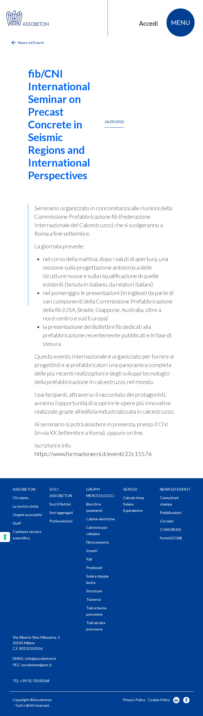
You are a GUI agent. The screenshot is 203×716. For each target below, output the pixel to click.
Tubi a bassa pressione (96, 611)
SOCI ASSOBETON (60, 492)
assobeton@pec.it (37, 665)
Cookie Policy (159, 699)
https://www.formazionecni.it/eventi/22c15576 (93, 453)
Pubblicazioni (170, 512)
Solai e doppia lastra (97, 579)
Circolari (166, 521)
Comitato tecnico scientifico (27, 534)
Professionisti (60, 521)
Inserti (91, 550)
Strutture (94, 591)
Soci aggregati (61, 512)
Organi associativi (27, 514)
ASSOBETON (24, 489)
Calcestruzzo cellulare (97, 530)
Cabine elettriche (100, 519)
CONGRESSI (170, 529)
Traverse (93, 599)
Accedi (148, 23)
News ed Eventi (30, 42)
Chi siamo (21, 497)
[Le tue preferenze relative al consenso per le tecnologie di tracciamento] (5, 537)
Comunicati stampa (169, 500)
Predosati (94, 567)
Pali (89, 559)
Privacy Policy (134, 699)
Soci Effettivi (60, 504)
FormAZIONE (171, 538)
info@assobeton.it (41, 658)
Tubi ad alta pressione (95, 625)
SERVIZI (130, 489)
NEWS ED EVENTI (175, 489)
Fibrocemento (97, 542)
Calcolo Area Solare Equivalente (133, 504)
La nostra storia (25, 506)
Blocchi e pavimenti (94, 507)
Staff (17, 523)
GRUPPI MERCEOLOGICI (100, 492)
